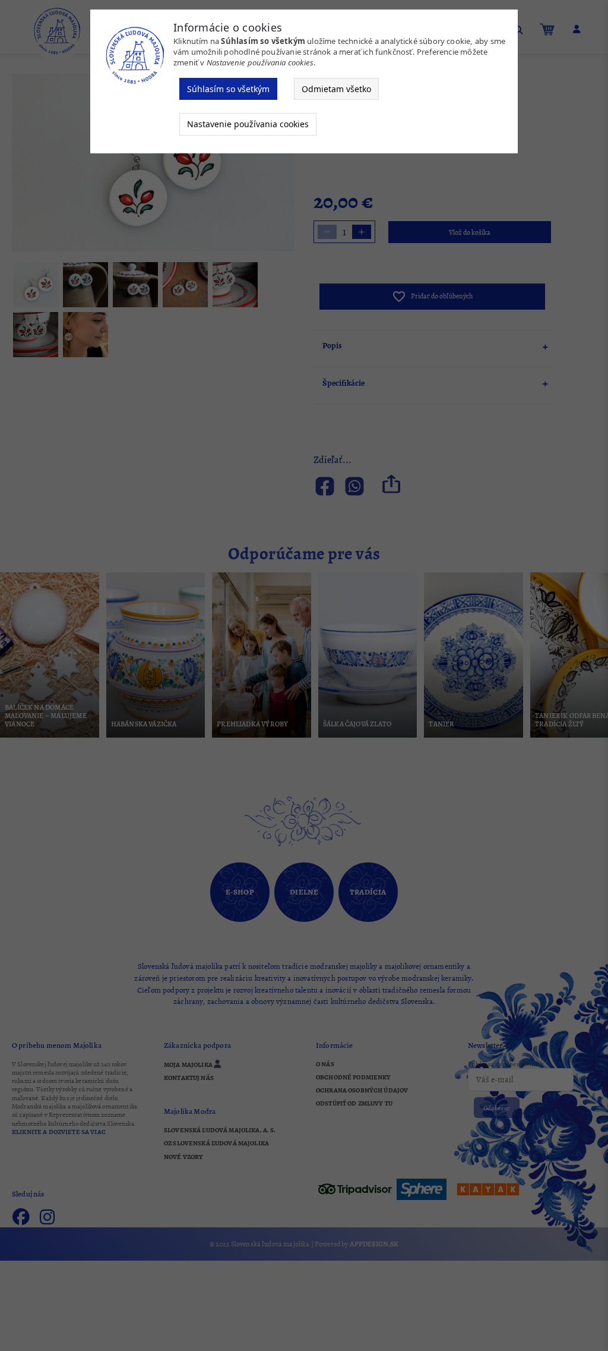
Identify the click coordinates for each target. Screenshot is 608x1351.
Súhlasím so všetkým (228, 89)
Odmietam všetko (336, 89)
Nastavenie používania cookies (248, 124)
